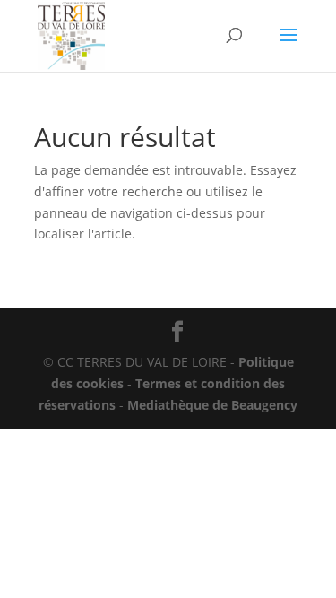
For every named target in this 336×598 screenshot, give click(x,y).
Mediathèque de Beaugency (212, 404)
